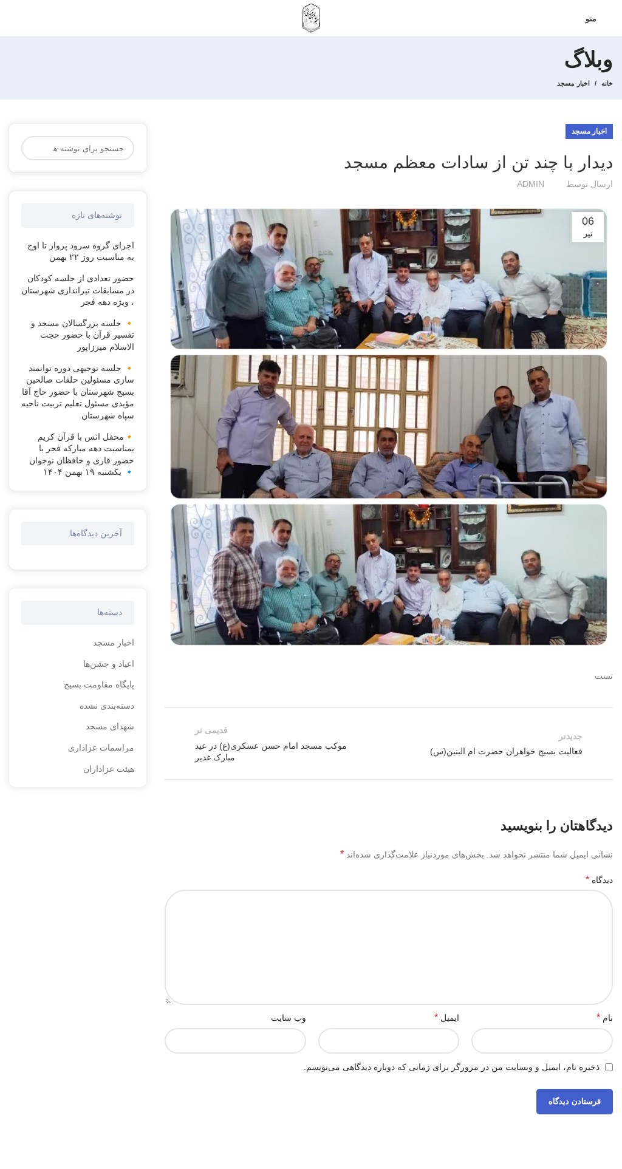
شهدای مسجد (110, 726)
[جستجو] (37, 148)
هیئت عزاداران (108, 769)
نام (604, 1017)
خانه (607, 83)
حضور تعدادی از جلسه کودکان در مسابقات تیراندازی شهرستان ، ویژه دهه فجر (77, 290)
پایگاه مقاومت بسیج (99, 684)
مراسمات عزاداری (101, 747)
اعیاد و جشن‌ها (108, 664)
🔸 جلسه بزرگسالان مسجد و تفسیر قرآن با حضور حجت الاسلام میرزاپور (82, 335)
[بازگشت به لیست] (389, 743)
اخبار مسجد (573, 83)
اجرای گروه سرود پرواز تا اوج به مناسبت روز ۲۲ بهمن (80, 251)
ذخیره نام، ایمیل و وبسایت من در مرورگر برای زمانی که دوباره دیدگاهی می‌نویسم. (452, 1067)
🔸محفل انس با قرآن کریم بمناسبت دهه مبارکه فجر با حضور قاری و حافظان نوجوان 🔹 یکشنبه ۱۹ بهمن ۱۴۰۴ (81, 454)
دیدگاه (599, 879)
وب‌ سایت (288, 1018)
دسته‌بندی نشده (107, 706)
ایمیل (446, 1017)
